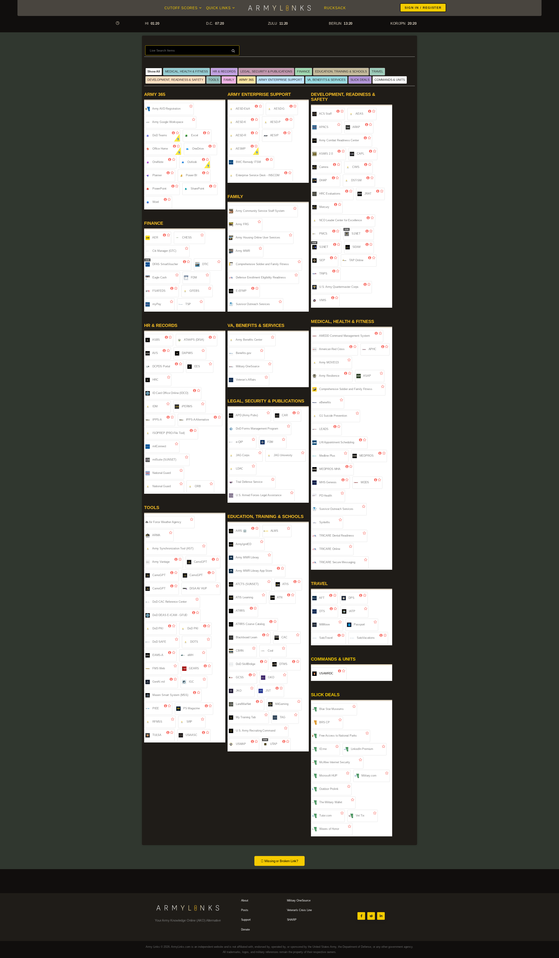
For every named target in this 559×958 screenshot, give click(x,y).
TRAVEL (377, 71)
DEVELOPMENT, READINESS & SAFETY (175, 79)
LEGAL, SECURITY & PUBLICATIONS (266, 71)
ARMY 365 (246, 79)
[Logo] (279, 8)
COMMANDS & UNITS (389, 79)
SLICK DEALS (359, 79)
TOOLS (213, 79)
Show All (153, 71)
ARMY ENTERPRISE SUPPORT (280, 79)
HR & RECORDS (224, 71)
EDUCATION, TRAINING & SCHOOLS (341, 71)
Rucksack (335, 8)
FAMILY (229, 79)
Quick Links (218, 8)
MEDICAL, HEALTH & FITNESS (186, 71)
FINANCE (303, 71)
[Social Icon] (361, 916)
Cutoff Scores (181, 8)
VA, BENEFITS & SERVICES (326, 79)
